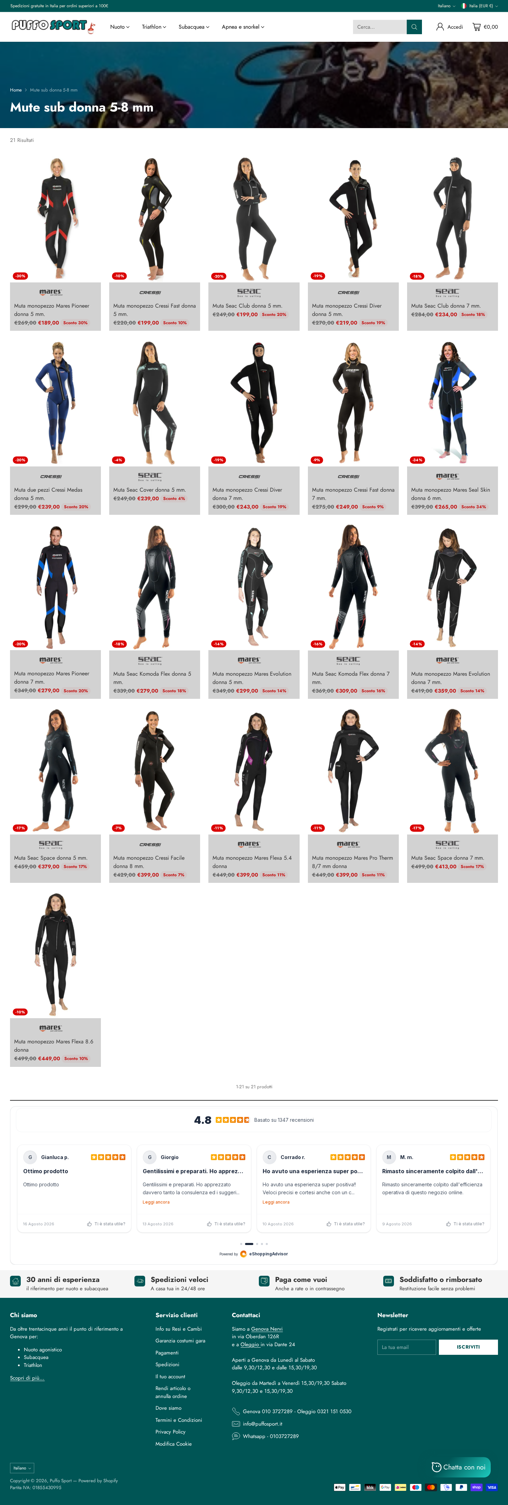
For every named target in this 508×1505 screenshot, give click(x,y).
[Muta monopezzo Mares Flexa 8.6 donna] (55, 954)
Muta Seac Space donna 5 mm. (51, 858)
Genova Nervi (267, 1329)
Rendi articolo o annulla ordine (173, 1392)
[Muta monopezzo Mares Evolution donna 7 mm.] (452, 586)
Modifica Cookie (174, 1444)
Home (16, 90)
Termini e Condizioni (179, 1420)
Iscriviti (468, 1346)
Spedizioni (167, 1364)
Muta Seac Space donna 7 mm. (448, 858)
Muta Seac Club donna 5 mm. (248, 306)
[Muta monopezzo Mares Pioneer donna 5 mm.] (55, 218)
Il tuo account (170, 1376)
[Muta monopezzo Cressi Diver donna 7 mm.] (253, 402)
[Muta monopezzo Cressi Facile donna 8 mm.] (154, 770)
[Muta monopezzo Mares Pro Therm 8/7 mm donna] (353, 770)
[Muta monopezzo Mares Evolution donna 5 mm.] (253, 586)
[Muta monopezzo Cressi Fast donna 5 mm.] (154, 218)
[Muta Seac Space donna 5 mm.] (55, 770)
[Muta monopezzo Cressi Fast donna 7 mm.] (353, 402)
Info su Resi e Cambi (179, 1329)
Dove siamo (168, 1408)
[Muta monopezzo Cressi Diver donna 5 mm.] (353, 218)
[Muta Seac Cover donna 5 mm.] (154, 402)
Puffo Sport (61, 1480)
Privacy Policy (171, 1432)
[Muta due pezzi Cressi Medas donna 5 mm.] (55, 402)
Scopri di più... (27, 1378)
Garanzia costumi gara (180, 1340)
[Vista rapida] (92, 164)
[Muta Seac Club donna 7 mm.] (452, 219)
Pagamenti (167, 1353)
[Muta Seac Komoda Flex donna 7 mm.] (353, 586)
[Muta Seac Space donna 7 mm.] (452, 770)
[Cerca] (414, 27)
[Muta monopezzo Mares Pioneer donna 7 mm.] (55, 586)
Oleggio (251, 1344)
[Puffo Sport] (53, 27)
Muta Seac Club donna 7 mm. (446, 306)
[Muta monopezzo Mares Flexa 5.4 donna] (253, 770)
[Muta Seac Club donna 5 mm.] (253, 219)
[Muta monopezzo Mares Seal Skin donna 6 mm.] (452, 402)
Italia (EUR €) (481, 6)
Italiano (444, 6)
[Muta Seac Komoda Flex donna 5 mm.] (154, 586)
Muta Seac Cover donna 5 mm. (149, 490)
